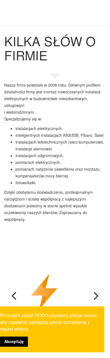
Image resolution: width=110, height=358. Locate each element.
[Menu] (103, 12)
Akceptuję (14, 341)
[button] (15, 302)
